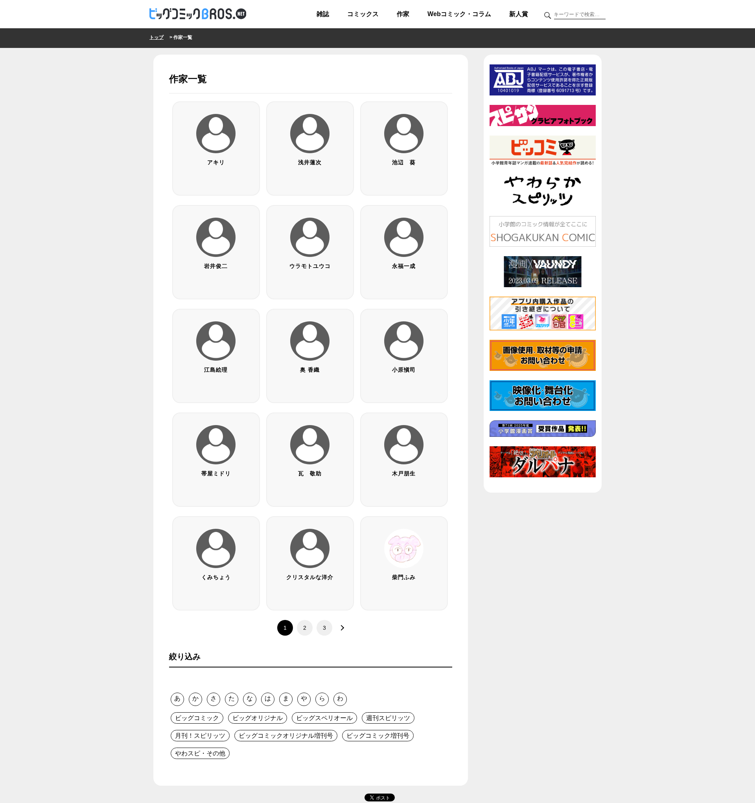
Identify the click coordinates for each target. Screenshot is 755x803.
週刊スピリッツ (388, 718)
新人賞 (518, 14)
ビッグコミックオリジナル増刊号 (286, 735)
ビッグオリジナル (257, 718)
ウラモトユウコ (310, 266)
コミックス (363, 14)
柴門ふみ (404, 577)
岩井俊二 (216, 266)
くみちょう (216, 577)
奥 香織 (310, 370)
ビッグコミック (197, 718)
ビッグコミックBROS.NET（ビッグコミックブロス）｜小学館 (197, 14)
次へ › (340, 628)
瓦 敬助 (310, 473)
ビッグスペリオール (324, 718)
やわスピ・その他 (200, 753)
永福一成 (404, 266)
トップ (156, 37)
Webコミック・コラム (459, 14)
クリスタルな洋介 (309, 577)
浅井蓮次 (310, 162)
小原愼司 (404, 370)
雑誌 (323, 14)
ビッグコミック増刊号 (377, 735)
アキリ (216, 162)
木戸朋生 (404, 473)
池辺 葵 (404, 162)
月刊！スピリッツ (200, 735)
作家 (403, 14)
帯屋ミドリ (216, 473)
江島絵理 (216, 370)
